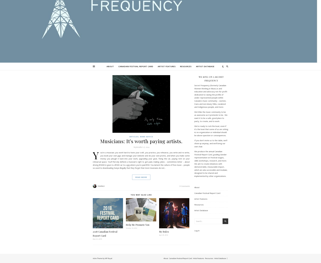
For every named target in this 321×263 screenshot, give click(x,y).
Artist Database (205, 66)
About (110, 66)
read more (141, 177)
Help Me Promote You (137, 224)
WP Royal (108, 258)
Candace (101, 186)
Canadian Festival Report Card (135, 66)
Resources (185, 66)
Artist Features (167, 66)
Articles (134, 137)
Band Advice (146, 137)
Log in (196, 230)
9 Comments (184, 186)
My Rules (164, 231)
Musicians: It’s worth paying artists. (141, 141)
